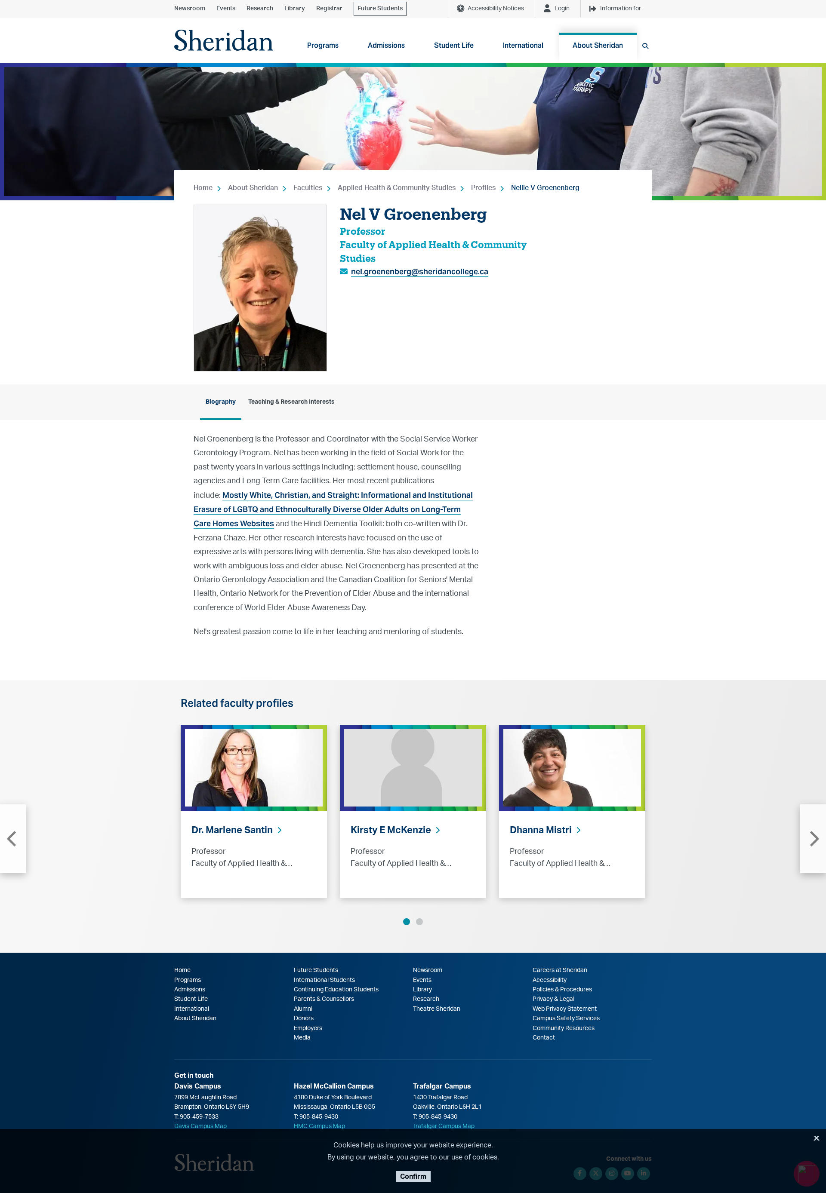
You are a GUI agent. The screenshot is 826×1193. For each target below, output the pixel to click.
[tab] (220, 402)
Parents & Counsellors (324, 999)
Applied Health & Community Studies (397, 187)
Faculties (307, 187)
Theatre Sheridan (436, 1009)
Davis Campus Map (200, 1126)
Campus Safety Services (566, 1018)
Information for (620, 9)
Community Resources (564, 1028)
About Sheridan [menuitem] (598, 45)
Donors (304, 1018)
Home (203, 187)
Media (302, 1038)
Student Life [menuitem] (454, 45)
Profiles (483, 187)
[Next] (813, 838)
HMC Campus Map (319, 1126)
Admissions (189, 990)
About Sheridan (253, 187)
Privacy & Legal (553, 999)
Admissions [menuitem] (386, 45)
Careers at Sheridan (560, 970)
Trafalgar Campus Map (444, 1126)
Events (225, 9)
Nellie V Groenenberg (545, 187)
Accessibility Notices (496, 9)
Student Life (191, 999)
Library (294, 9)
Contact (544, 1038)
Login (562, 9)
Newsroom (189, 9)
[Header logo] (223, 40)
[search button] (645, 46)
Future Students (380, 9)
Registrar (329, 9)
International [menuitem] (523, 45)
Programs (187, 980)
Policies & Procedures (562, 990)
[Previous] (13, 838)
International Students (324, 980)
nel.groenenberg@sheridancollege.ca (419, 271)
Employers (308, 1028)
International (191, 1009)
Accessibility (550, 980)
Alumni (303, 1009)
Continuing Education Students (336, 990)
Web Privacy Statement (565, 1009)
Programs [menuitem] (323, 45)
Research (260, 9)
